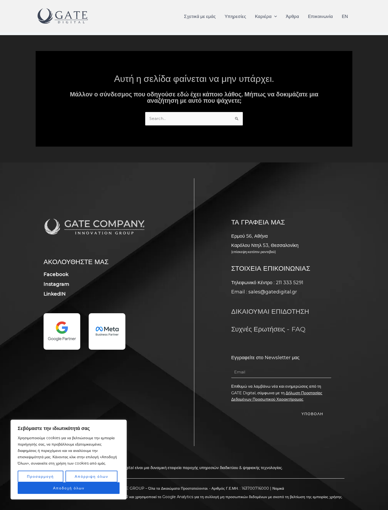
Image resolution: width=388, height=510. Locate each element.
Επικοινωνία (320, 16)
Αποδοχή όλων (68, 488)
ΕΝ (345, 16)
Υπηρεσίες (235, 16)
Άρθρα (292, 16)
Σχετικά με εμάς (200, 16)
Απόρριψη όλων (91, 476)
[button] (274, 16)
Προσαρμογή (40, 476)
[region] (69, 459)
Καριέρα (263, 16)
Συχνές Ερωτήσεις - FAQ (268, 329)
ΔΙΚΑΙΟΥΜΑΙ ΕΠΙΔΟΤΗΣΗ (270, 311)
